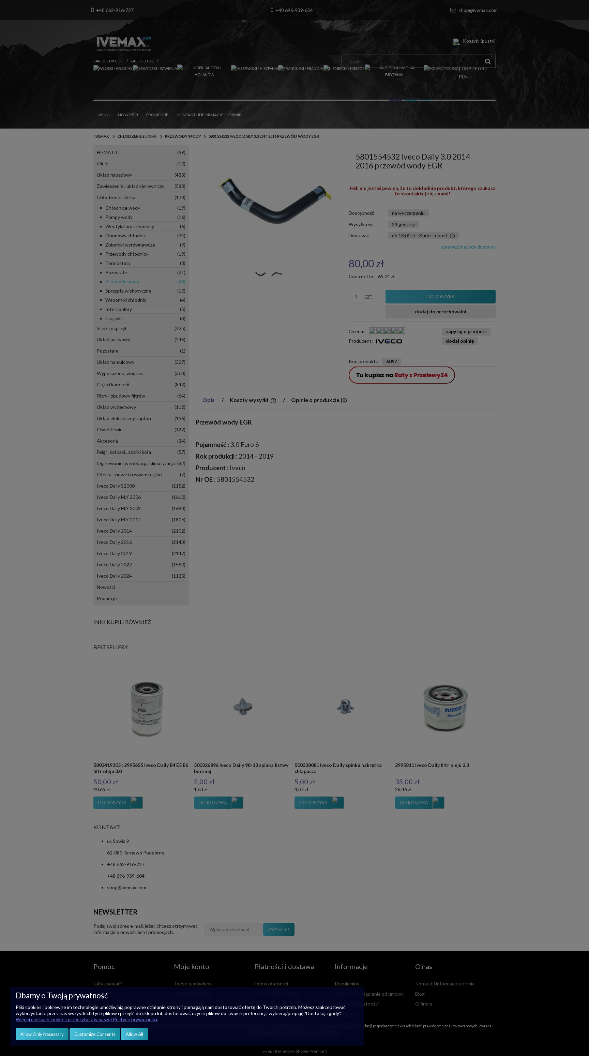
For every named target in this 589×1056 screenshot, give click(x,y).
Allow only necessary (42, 1034)
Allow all (134, 1034)
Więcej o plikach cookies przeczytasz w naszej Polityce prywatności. (87, 1019)
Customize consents (94, 1034)
